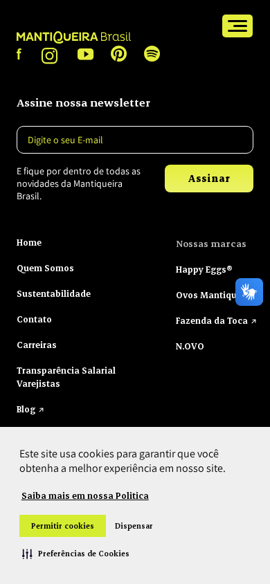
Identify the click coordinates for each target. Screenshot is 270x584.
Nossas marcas (211, 243)
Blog (26, 408)
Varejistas (38, 383)
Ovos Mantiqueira (214, 294)
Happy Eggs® (204, 269)
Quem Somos (45, 267)
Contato (34, 319)
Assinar (209, 178)
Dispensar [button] (134, 526)
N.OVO (190, 346)
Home (29, 242)
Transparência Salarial (66, 370)
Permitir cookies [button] (62, 526)
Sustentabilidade (54, 293)
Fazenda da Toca (212, 320)
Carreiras (37, 344)
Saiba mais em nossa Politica (85, 495)
